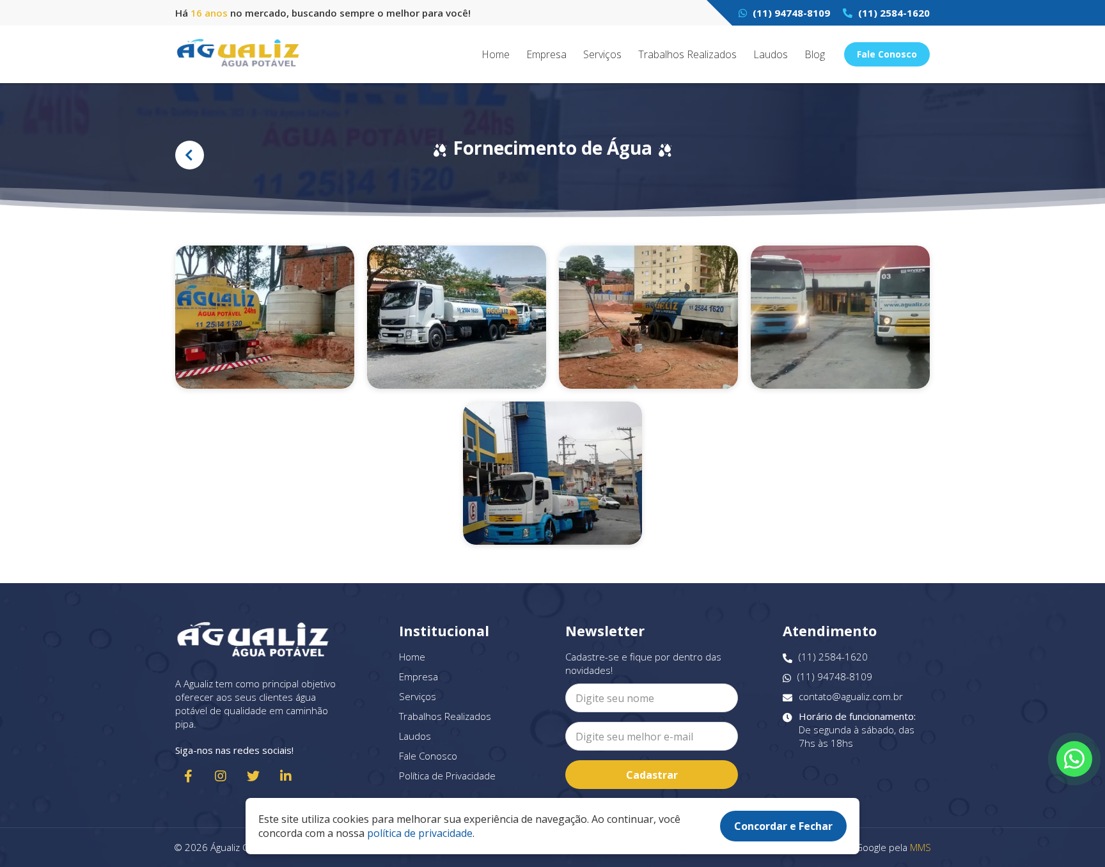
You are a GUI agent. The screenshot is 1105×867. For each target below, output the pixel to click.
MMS (920, 847)
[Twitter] (253, 776)
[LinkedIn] (286, 776)
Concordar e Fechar (783, 826)
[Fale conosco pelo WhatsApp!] (1074, 759)
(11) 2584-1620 (893, 12)
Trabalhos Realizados (687, 54)
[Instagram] (220, 776)
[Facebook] (188, 776)
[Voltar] (189, 155)
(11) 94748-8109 (790, 12)
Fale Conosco (887, 54)
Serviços (602, 54)
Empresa (546, 54)
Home (496, 54)
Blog (814, 54)
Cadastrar (652, 775)
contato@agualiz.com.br (851, 696)
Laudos (770, 54)
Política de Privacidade (447, 775)
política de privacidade (420, 833)
